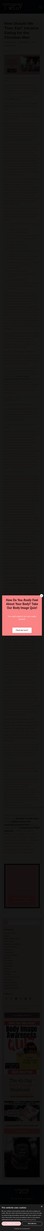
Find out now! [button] (22, 630)
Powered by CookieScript (22, 1228)
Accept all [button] (11, 1223)
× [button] (41, 1206)
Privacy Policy (31, 1219)
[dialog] (22, 1217)
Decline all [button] (32, 1223)
